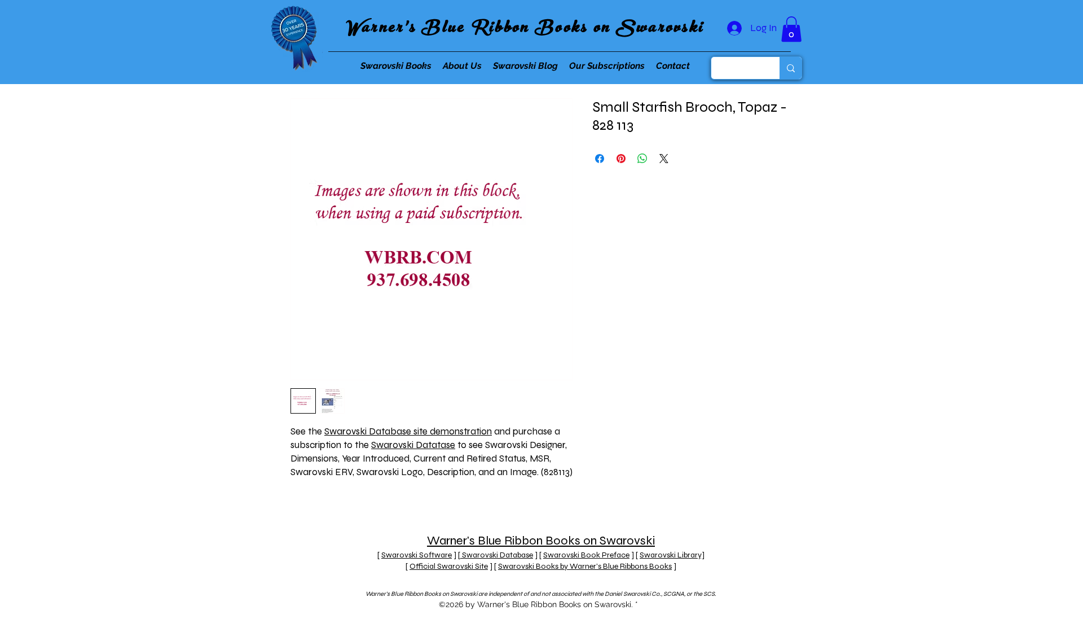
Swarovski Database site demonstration (408, 431)
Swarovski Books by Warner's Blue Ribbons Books (585, 566)
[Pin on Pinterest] (621, 158)
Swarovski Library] (672, 555)
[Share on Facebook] (599, 158)
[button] (791, 29)
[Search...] (791, 68)
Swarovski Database (496, 555)
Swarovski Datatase (413, 445)
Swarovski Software (416, 555)
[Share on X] (664, 158)
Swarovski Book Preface (586, 555)
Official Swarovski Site (449, 566)
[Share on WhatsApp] (642, 158)
